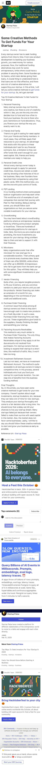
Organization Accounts (11, 741)
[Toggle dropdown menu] (39, 439)
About (35, 741)
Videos (33, 736)
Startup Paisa (12, 26)
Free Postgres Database (18, 744)
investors (23, 50)
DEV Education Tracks (9, 739)
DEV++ (26, 736)
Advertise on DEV (33, 739)
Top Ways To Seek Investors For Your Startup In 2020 (20, 651)
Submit (9, 526)
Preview (20, 526)
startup (5, 50)
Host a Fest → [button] (8, 719)
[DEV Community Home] (8, 3)
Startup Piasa (20, 433)
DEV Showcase (26, 741)
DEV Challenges (17, 736)
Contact (5, 744)
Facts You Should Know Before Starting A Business (17, 662)
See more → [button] (7, 601)
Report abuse (28, 532)
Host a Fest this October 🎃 (20, 485)
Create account (34, 3)
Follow (21, 619)
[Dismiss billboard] (39, 750)
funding (13, 50)
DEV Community (9, 728)
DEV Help (22, 739)
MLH (38, 744)
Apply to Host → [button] (9, 503)
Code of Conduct (15, 532)
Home (8, 736)
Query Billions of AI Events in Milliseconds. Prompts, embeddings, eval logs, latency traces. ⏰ (21, 570)
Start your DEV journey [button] (13, 762)
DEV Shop (31, 744)
